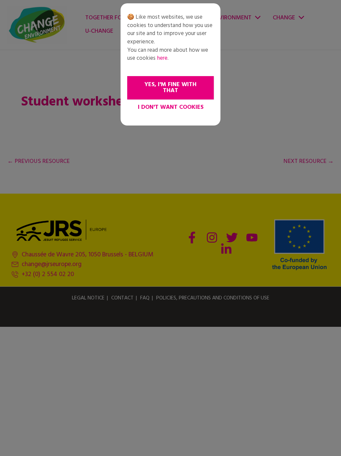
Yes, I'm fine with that (170, 87)
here (162, 58)
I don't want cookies (170, 107)
